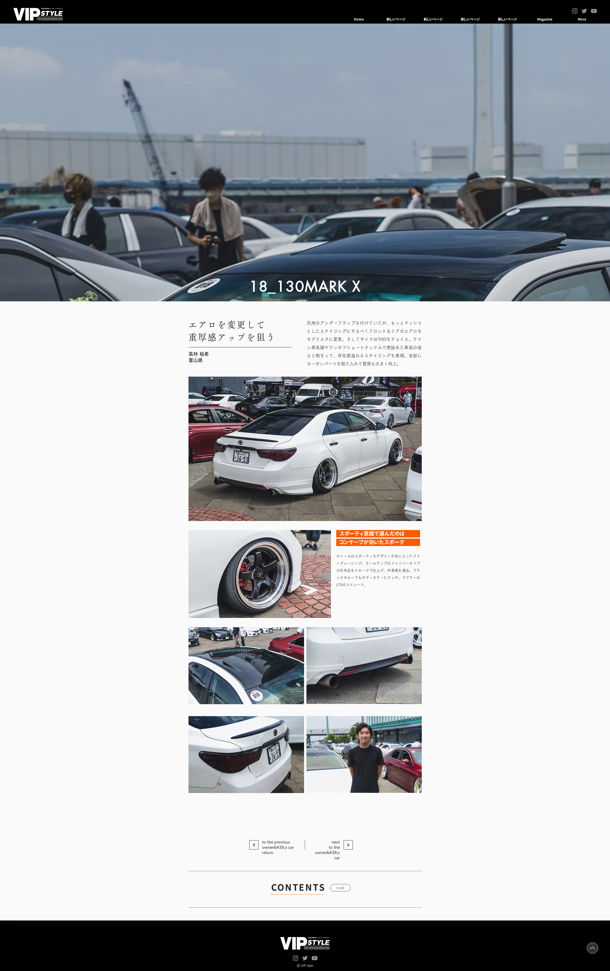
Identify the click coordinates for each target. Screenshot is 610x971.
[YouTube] (593, 11)
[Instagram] (574, 11)
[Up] (592, 948)
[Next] (254, 845)
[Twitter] (584, 11)
